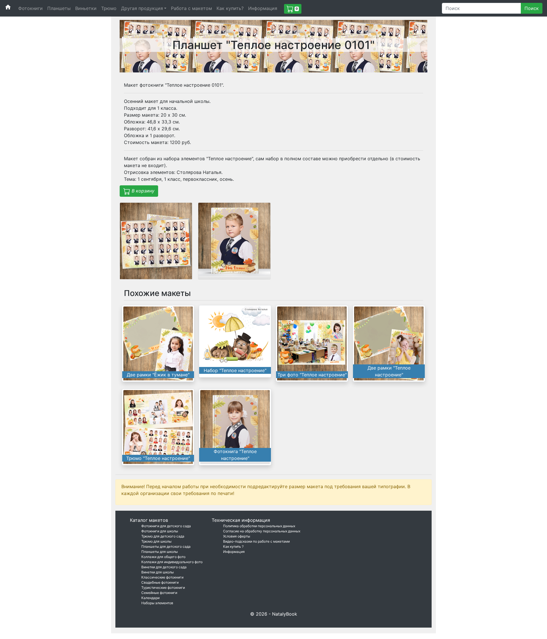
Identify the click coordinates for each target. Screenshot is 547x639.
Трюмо (109, 8)
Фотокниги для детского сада (166, 526)
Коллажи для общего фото (163, 557)
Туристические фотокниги (163, 587)
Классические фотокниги (162, 577)
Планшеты (59, 8)
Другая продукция (142, 8)
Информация (262, 8)
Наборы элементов (157, 603)
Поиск (531, 8)
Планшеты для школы (159, 551)
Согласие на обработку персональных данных (261, 531)
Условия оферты (236, 536)
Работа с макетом (191, 8)
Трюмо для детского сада (162, 536)
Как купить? (230, 8)
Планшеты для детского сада (166, 546)
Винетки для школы (157, 572)
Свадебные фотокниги (160, 582)
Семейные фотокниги (159, 593)
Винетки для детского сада (164, 567)
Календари (150, 598)
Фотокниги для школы (159, 531)
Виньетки (86, 8)
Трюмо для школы (156, 541)
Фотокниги (30, 8)
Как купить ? (233, 546)
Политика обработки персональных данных (259, 526)
